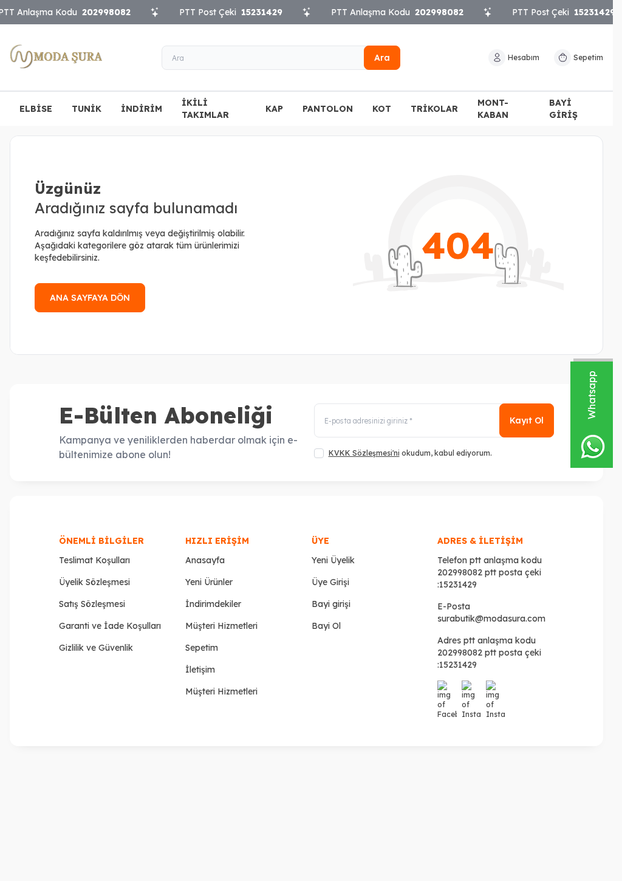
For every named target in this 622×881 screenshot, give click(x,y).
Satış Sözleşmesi (92, 603)
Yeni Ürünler (209, 582)
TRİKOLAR (434, 108)
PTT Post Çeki (230, 12)
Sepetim (201, 647)
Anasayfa (205, 560)
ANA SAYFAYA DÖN (90, 297)
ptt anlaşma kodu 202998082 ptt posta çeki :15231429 (489, 572)
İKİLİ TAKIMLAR (205, 108)
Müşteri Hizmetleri (221, 625)
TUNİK (86, 108)
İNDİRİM (141, 108)
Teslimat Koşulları (94, 560)
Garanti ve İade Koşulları (110, 625)
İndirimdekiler (213, 603)
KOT (381, 108)
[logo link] (72, 57)
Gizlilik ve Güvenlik (96, 647)
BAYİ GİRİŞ (563, 108)
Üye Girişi (330, 582)
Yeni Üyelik (333, 560)
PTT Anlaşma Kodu (397, 12)
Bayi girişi (331, 603)
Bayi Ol (326, 625)
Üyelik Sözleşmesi (94, 582)
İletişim (200, 669)
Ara (382, 57)
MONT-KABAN (492, 108)
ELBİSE (35, 108)
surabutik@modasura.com (491, 618)
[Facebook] (447, 690)
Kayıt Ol (527, 420)
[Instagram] (471, 690)
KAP (274, 108)
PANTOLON (327, 108)
